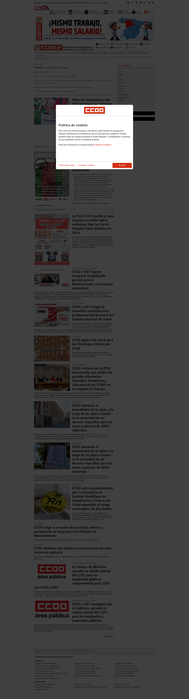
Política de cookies (102, 145)
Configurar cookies (86, 165)
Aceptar (122, 165)
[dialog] (94, 137)
